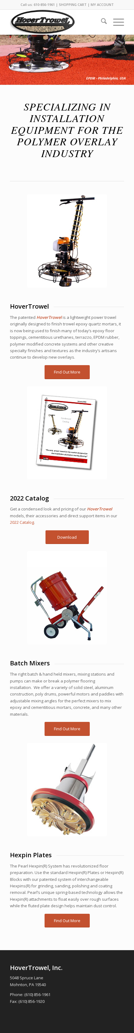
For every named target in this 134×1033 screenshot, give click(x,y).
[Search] (101, 22)
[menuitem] (101, 22)
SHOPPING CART (73, 4)
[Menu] (115, 22)
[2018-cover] (67, 432)
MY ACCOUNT (102, 4)
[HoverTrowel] (55, 22)
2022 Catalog (22, 522)
